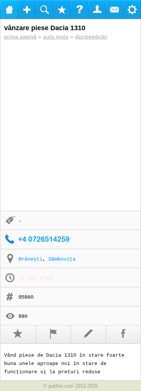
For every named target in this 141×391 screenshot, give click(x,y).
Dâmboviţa (62, 259)
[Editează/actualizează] (88, 334)
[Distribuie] (123, 334)
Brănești (30, 259)
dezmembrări (91, 37)
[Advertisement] (70, 125)
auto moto (55, 37)
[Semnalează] (53, 334)
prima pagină (20, 37)
